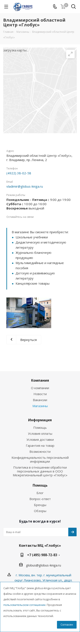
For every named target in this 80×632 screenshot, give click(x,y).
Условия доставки (40, 439)
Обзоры (40, 511)
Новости (40, 394)
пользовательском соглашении (24, 605)
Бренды (40, 505)
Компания (40, 380)
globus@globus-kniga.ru (43, 565)
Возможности (40, 451)
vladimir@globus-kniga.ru (24, 186)
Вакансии (40, 400)
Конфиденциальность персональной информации (40, 459)
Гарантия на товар (40, 445)
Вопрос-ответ (40, 499)
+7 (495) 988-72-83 (42, 555)
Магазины (40, 406)
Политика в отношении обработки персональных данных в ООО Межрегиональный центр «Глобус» (40, 471)
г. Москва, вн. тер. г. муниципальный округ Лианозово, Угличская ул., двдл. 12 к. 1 (43, 580)
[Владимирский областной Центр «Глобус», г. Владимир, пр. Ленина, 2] (28, 312)
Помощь (40, 427)
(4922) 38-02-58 (18, 173)
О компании (40, 388)
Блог (40, 493)
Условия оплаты (40, 433)
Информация (40, 420)
